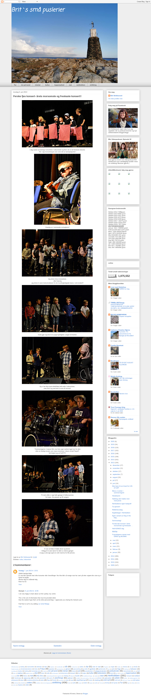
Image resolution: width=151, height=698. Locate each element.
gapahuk (51, 669)
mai (114, 540)
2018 (113, 447)
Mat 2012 (40, 676)
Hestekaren (116, 496)
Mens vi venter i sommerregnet (118, 492)
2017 (113, 450)
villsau (133, 682)
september (117, 474)
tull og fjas (115, 682)
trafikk (96, 682)
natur (102, 676)
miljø (72, 676)
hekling (26, 671)
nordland (137, 676)
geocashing (77, 669)
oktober (115, 471)
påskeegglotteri (134, 678)
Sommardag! (116, 520)
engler (113, 666)
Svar (20, 584)
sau (72, 680)
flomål (135, 666)
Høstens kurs (123, 393)
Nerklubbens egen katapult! (121, 504)
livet (117, 673)
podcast (70, 678)
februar (115, 549)
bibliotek (39, 666)
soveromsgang (46, 682)
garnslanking (60, 669)
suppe (80, 682)
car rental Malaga (43, 604)
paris (50, 678)
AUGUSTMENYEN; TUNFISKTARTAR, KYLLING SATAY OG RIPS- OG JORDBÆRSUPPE (122, 306)
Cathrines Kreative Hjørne (120, 330)
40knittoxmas (14, 666)
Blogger (85, 693)
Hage (119, 669)
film (130, 666)
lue (18, 676)
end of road (96, 667)
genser (68, 669)
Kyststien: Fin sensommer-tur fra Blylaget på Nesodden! (126, 333)
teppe (91, 682)
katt (139, 671)
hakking (126, 669)
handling (13, 671)
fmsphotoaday (15, 669)
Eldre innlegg (96, 646)
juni (114, 483)
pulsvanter (108, 678)
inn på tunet (25, 85)
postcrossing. (85, 678)
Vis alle (136, 431)
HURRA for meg (124, 289)
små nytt (106, 680)
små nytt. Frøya (126, 680)
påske (117, 678)
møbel (96, 676)
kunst (111, 673)
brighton (52, 666)
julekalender (114, 671)
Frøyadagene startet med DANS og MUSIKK (121, 535)
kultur (47, 85)
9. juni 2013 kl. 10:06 (31, 591)
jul (79, 671)
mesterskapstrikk (51, 676)
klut (36, 673)
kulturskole (27, 559)
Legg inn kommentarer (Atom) (61, 653)
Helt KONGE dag (118, 528)
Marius (25, 676)
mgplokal (59, 676)
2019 (113, 444)
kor (79, 673)
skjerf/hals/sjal (81, 680)
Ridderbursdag (117, 510)
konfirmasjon (55, 673)
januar (115, 552)
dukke (81, 666)
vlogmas (20, 685)
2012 (113, 556)
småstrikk (22, 682)
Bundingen (115, 361)
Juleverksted (127, 671)
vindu (138, 682)
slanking (97, 680)
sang (66, 680)
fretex (36, 669)
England (106, 666)
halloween (133, 669)
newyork (129, 676)
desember (116, 465)
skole (90, 680)
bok (45, 667)
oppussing (27, 678)
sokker (29, 683)
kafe (134, 671)
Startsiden (58, 646)
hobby (44, 671)
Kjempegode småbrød (126, 419)
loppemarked (59, 85)
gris (109, 669)
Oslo (35, 678)
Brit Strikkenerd (116, 96)
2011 (113, 559)
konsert (72, 673)
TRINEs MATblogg (117, 303)
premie (93, 678)
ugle (129, 682)
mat (70, 85)
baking (22, 666)
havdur (20, 671)
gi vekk (85, 669)
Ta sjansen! (116, 507)
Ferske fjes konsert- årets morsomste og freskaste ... (122, 524)
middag (66, 676)
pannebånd (42, 678)
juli (114, 480)
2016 (113, 453)
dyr (87, 667)
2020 (113, 441)
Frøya (42, 669)
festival (125, 666)
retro (42, 680)
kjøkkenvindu (29, 673)
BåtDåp (114, 531)
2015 (113, 456)
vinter (14, 685)
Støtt (69, 682)
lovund (13, 676)
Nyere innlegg (18, 646)
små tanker (136, 680)
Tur (15, 85)
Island (74, 671)
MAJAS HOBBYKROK (119, 314)
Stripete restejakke (125, 316)
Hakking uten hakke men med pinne (121, 500)
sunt (73, 683)
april (114, 543)
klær (43, 673)
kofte (48, 673)
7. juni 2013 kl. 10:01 (31, 570)
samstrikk (61, 680)
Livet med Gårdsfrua (118, 287)
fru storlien (115, 392)
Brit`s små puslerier (37, 10)
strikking (93, 85)
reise (21, 680)
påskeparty (14, 680)
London (122, 673)
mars (115, 546)
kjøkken (20, 673)
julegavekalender (100, 671)
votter (27, 685)
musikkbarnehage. (87, 676)
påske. (125, 678)
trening (107, 682)
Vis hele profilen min (115, 99)
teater (85, 682)
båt (66, 667)
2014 (113, 459)
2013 (113, 462)
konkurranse (64, 673)
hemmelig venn (36, 671)
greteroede (102, 669)
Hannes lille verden (118, 417)
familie (118, 666)
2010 (113, 562)
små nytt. (117, 680)
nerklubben (80, 85)
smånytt (16, 682)
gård (113, 669)
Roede (54, 680)
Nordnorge (17, 678)
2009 (113, 565)
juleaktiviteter (89, 671)
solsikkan (38, 682)
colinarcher (74, 666)
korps (84, 673)
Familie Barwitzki (117, 345)
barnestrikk (30, 666)
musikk (77, 676)
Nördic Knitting (116, 376)
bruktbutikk (60, 666)
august (115, 477)
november (116, 468)
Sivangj (21, 570)
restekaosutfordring (32, 680)
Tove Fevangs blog (118, 407)
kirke (14, 673)
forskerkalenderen (26, 669)
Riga (48, 680)
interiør (37, 85)
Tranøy (101, 682)
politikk (78, 678)
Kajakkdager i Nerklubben (121, 513)
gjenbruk (92, 669)
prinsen (99, 678)
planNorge (59, 678)
